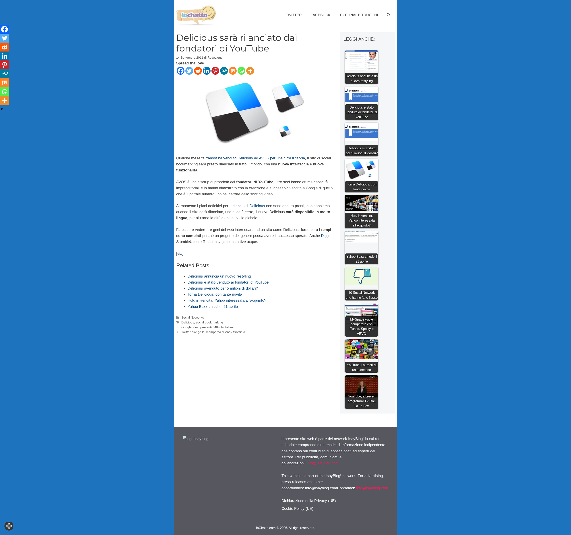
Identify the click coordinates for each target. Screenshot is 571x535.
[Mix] (233, 71)
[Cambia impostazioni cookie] (8, 526)
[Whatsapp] (241, 71)
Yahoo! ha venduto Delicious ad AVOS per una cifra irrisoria (255, 158)
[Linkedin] (207, 71)
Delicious (187, 322)
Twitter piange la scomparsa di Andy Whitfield (213, 332)
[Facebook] (180, 71)
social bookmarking (209, 322)
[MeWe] (224, 71)
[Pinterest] (215, 71)
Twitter (294, 15)
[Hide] (2, 109)
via (179, 253)
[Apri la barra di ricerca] (388, 15)
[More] (250, 71)
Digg (325, 236)
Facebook (321, 15)
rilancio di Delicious (248, 206)
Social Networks (192, 317)
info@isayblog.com (323, 463)
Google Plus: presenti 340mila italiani (207, 327)
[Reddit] (198, 71)
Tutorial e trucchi (358, 15)
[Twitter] (189, 71)
